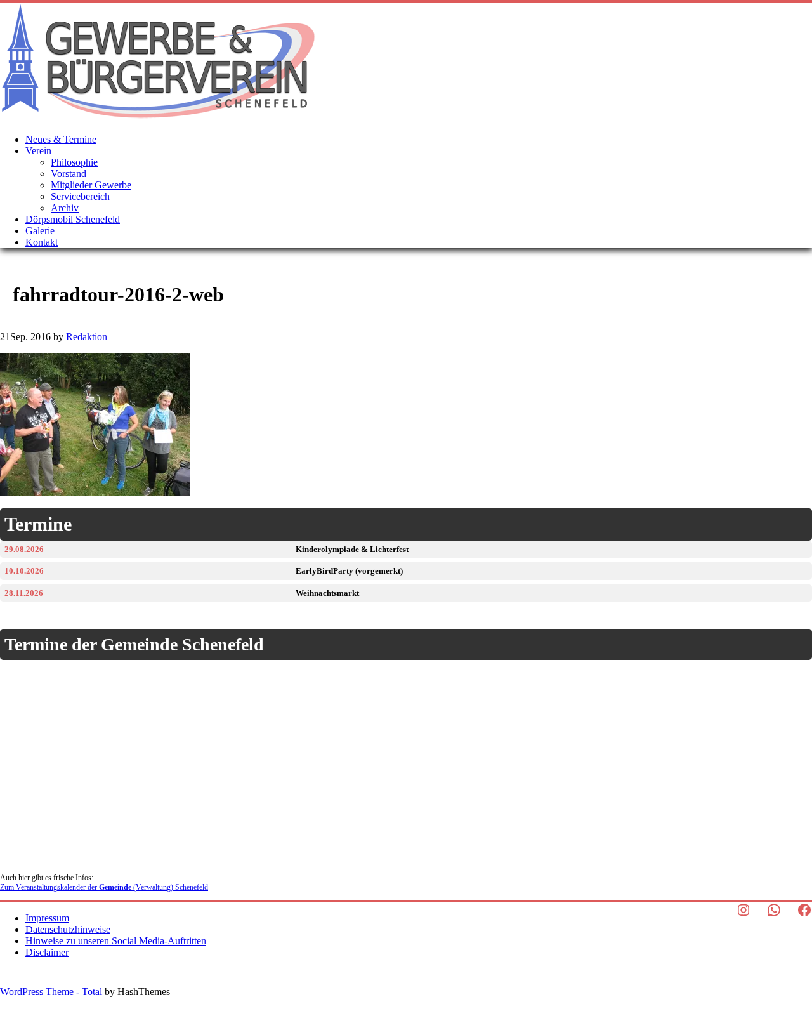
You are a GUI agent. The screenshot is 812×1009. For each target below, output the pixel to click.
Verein (38, 150)
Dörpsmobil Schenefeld (72, 219)
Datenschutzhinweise (67, 929)
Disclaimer (47, 952)
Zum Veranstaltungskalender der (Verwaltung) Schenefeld (104, 887)
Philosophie (74, 162)
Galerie (40, 230)
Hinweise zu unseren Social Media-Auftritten (115, 940)
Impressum (47, 918)
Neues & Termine (60, 139)
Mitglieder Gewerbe (91, 185)
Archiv (65, 207)
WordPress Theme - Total (51, 991)
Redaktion (86, 336)
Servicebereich (80, 196)
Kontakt (41, 242)
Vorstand (68, 173)
